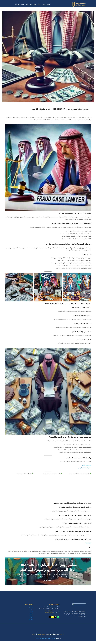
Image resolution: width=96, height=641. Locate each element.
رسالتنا (27, 4)
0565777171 (53, 611)
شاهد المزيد (48, 580)
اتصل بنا (18, 4)
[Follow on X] (55, 617)
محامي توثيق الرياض (86, 465)
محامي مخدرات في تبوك (76, 625)
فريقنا (31, 611)
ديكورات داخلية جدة (77, 626)
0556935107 (88, 543)
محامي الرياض (78, 625)
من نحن (43, 4)
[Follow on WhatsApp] (58, 617)
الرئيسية (48, 4)
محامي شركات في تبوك (76, 626)
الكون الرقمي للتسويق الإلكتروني (45, 638)
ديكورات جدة (78, 625)
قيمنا (31, 4)
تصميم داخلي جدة (77, 626)
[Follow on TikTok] (50, 617)
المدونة (22, 4)
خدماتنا (39, 4)
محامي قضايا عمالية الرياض (84, 467)
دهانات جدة (79, 626)
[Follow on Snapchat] (52, 617)
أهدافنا (35, 4)
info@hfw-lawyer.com (49, 612)
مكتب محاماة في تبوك (76, 625)
